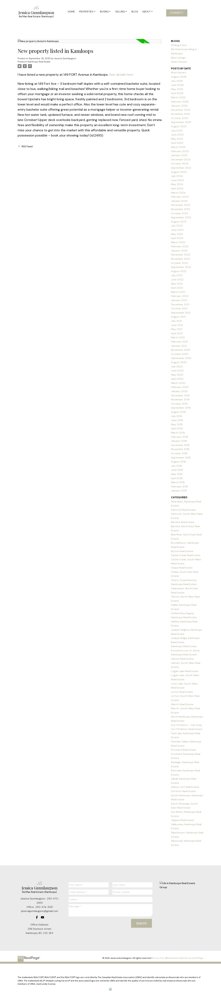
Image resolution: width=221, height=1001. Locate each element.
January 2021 (179, 346)
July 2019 (176, 416)
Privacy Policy (159, 958)
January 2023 (179, 250)
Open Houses (179, 61)
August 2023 (178, 221)
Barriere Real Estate (182, 522)
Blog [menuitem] (135, 11)
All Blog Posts (179, 45)
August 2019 (178, 412)
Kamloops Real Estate (39, 61)
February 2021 (179, 341)
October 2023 (179, 213)
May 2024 (177, 184)
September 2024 (181, 167)
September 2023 (181, 217)
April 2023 (177, 238)
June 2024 (177, 180)
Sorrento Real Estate (183, 791)
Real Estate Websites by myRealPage (185, 958)
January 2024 (179, 201)
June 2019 (177, 420)
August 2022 (178, 271)
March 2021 (178, 337)
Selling (120, 11)
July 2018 (176, 466)
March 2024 (178, 192)
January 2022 (179, 300)
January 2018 (179, 490)
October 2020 (179, 354)
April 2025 (177, 143)
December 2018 (180, 445)
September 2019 (181, 407)
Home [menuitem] (71, 11)
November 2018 (180, 449)
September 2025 (181, 122)
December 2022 (180, 254)
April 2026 (177, 93)
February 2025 (180, 151)
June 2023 (177, 230)
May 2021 (176, 329)
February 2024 (180, 196)
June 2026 (177, 85)
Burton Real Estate (182, 551)
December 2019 (180, 395)
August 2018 (178, 461)
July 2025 (177, 130)
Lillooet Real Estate (182, 658)
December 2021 (180, 304)
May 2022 (177, 283)
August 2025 (179, 126)
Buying (104, 11)
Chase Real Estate (182, 567)
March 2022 (178, 292)
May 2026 (177, 89)
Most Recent (178, 72)
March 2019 (178, 432)
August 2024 (179, 172)
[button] (176, 12)
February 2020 (180, 387)
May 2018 (176, 474)
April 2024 (177, 188)
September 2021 (180, 312)
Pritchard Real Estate (183, 749)
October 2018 (179, 453)
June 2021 (177, 325)
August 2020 (179, 362)
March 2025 (178, 147)
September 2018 (180, 457)
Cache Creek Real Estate (185, 555)
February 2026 (180, 101)
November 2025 (180, 114)
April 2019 (177, 428)
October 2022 (179, 263)
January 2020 (179, 391)
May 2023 (177, 234)
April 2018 (176, 478)
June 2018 (177, 470)
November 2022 (180, 259)
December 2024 (180, 159)
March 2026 (178, 97)
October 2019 (179, 403)
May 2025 (177, 139)
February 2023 (179, 246)
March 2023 (178, 242)
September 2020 (181, 358)
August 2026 (179, 76)
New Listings (178, 57)
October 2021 (179, 308)
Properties (86, 11)
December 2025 (180, 110)
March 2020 (178, 383)
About (146, 11)
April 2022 (177, 287)
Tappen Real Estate (182, 820)
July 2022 (176, 275)
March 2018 (178, 482)
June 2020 (177, 370)
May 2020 (177, 374)
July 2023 (176, 225)
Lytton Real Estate (182, 692)
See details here (121, 74)
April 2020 (177, 379)
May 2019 (176, 424)
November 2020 (180, 350)
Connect (176, 12)
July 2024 (177, 176)
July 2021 (176, 321)
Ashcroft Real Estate (183, 509)
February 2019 (179, 437)
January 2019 (179, 441)
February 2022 (179, 296)
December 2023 (180, 205)
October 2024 (179, 163)
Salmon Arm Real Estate (185, 787)
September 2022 (181, 267)
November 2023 (180, 209)
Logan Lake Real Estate (184, 671)
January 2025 (179, 155)
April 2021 (176, 333)
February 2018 (179, 486)
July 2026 (177, 81)
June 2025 (177, 134)
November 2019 (180, 399)
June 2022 (177, 279)
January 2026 (179, 105)
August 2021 (178, 316)
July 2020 (177, 366)
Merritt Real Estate (182, 704)
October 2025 (179, 118)
